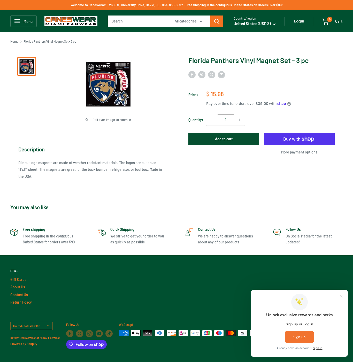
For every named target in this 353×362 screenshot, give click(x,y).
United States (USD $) (27, 326)
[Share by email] (221, 74)
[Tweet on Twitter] (211, 74)
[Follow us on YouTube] (99, 333)
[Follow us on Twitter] (79, 333)
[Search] (216, 21)
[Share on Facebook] (192, 74)
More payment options (299, 152)
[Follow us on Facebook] (69, 333)
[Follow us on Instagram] (89, 333)
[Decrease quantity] (211, 119)
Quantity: (195, 120)
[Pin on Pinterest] (201, 74)
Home (14, 41)
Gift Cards (18, 279)
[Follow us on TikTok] (109, 333)
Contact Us (19, 294)
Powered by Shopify (23, 343)
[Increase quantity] (239, 119)
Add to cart (224, 139)
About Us (17, 287)
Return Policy (21, 302)
